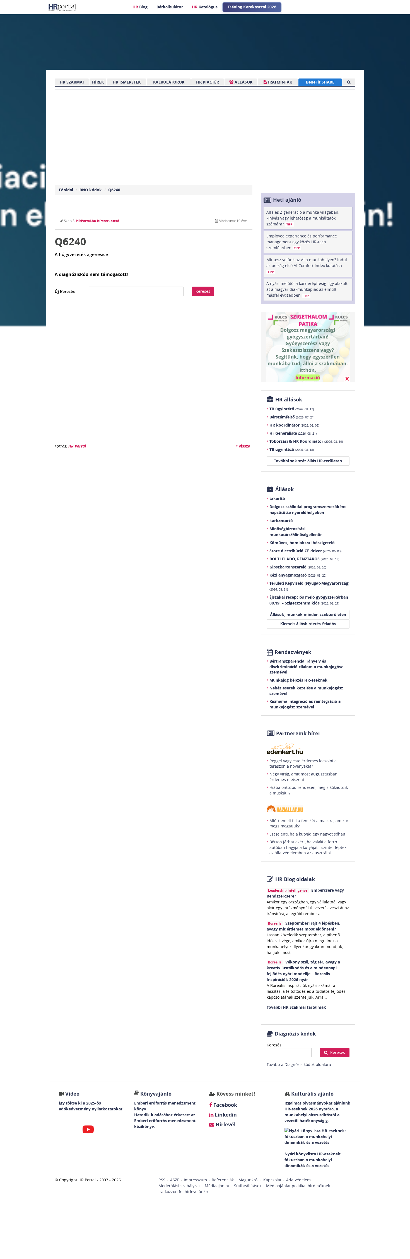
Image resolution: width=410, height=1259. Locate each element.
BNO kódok (90, 189)
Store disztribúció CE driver (305, 550)
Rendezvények (293, 652)
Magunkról (248, 1179)
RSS (161, 1179)
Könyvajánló (156, 1093)
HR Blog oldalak (295, 879)
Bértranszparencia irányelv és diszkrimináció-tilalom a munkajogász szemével (306, 666)
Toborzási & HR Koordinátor (306, 441)
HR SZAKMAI (72, 82)
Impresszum (195, 1179)
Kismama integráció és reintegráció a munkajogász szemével (305, 704)
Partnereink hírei (298, 733)
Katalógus (205, 6)
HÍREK (98, 82)
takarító (277, 498)
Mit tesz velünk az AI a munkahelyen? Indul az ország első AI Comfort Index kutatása (306, 265)
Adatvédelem (298, 1179)
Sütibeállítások (247, 1185)
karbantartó (281, 520)
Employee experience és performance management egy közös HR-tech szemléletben (301, 241)
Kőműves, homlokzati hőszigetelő (302, 542)
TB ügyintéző (291, 408)
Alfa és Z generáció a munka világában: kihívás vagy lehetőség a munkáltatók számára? (302, 218)
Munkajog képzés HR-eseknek (298, 680)
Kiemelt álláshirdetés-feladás (308, 623)
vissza (244, 446)
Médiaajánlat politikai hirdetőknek (298, 1185)
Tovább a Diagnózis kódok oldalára (299, 1064)
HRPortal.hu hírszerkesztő (97, 220)
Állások (284, 489)
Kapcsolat (272, 1179)
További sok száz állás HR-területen (308, 460)
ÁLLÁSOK (242, 82)
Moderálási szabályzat (179, 1185)
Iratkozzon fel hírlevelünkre (183, 1191)
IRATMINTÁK (279, 82)
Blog (140, 6)
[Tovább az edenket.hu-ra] (308, 748)
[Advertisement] (153, 372)
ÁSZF (174, 1179)
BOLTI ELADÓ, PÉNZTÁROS (304, 558)
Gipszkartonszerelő (297, 567)
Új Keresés (65, 291)
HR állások (288, 399)
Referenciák (223, 1179)
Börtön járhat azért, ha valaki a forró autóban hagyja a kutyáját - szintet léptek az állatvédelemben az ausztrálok (307, 847)
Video (72, 1093)
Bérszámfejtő (291, 417)
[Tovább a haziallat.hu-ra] (308, 808)
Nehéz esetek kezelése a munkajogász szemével (306, 690)
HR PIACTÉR (207, 82)
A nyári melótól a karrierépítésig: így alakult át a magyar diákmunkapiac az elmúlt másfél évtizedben (307, 289)
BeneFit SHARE (320, 82)
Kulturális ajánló (312, 1093)
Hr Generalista (293, 433)
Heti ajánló (287, 199)
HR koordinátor (294, 425)
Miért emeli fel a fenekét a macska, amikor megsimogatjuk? (308, 823)
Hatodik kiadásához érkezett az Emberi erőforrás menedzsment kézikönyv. (165, 1120)
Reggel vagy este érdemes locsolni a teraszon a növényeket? (303, 763)
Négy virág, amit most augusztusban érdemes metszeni (303, 776)
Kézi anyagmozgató (297, 575)
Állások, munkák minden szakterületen (308, 614)
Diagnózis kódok (295, 1033)
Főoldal (66, 189)
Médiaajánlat (217, 1185)
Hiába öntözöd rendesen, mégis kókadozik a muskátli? (308, 790)
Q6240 (114, 189)
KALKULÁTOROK (168, 82)
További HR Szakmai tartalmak (296, 1007)
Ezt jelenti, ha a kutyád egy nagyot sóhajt (307, 834)
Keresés (203, 291)
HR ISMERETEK (127, 82)
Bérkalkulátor (169, 6)
